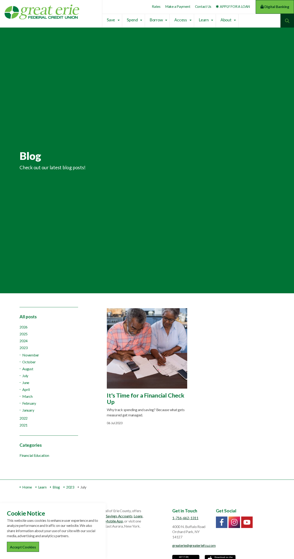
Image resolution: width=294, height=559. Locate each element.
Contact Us (203, 6)
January (28, 410)
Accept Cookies (23, 547)
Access (180, 19)
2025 (24, 334)
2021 (24, 425)
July (25, 375)
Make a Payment (177, 6)
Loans (138, 516)
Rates (156, 6)
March (27, 396)
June (25, 382)
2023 (24, 347)
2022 (24, 418)
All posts (28, 316)
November (30, 355)
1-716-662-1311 (185, 518)
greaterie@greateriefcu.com (194, 545)
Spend (132, 19)
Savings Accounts (119, 516)
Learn (204, 19)
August (27, 369)
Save (111, 19)
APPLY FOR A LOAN (235, 6)
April (26, 389)
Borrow (156, 19)
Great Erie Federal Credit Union (42, 12)
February (29, 403)
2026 (24, 327)
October (29, 362)
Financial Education (34, 455)
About (226, 19)
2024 (24, 341)
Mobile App (114, 521)
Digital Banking (276, 6)
